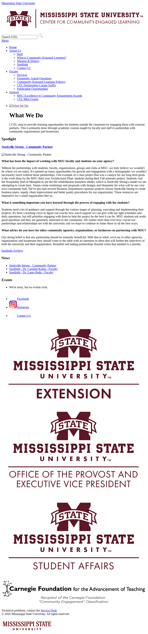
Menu (5, 40)
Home (13, 47)
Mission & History (28, 61)
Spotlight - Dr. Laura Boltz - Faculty (31, 272)
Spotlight (22, 64)
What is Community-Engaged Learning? (41, 57)
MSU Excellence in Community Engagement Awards (49, 95)
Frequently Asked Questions (34, 78)
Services (22, 75)
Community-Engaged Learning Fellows (41, 81)
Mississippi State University (18, 3)
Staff (20, 54)
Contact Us (24, 68)
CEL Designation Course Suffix (36, 85)
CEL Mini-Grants (27, 99)
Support (14, 92)
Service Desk (49, 610)
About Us (15, 50)
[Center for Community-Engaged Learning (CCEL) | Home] (74, 31)
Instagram (23, 307)
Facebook (23, 298)
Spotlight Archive (12, 250)
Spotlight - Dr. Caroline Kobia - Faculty (33, 269)
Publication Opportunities (32, 88)
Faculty (13, 71)
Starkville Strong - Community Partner (27, 146)
